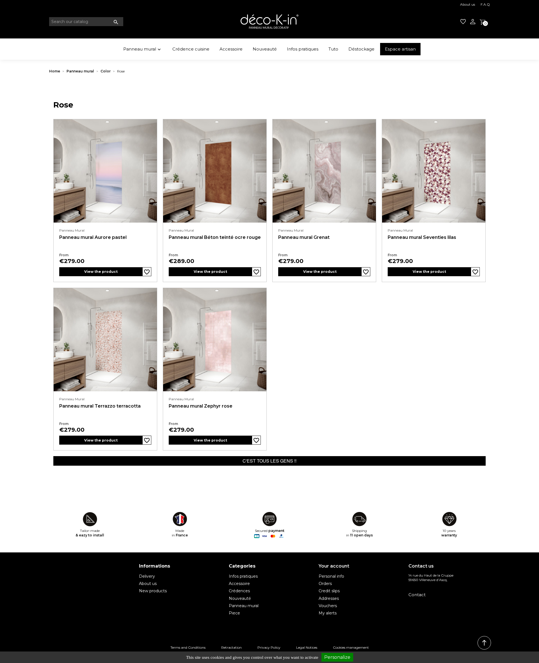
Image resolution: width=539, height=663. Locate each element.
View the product (101, 271)
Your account (334, 566)
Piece (234, 613)
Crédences (239, 590)
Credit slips (329, 590)
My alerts (328, 613)
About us (467, 4)
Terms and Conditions (187, 647)
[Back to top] (484, 643)
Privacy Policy (268, 647)
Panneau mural (142, 49)
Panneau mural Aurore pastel (93, 237)
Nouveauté (265, 49)
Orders (325, 583)
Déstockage (361, 49)
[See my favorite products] (463, 21)
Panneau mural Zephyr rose (200, 406)
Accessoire (231, 49)
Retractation (231, 647)
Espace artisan (400, 49)
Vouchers (328, 605)
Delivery (147, 576)
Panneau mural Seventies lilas (422, 237)
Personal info (331, 576)
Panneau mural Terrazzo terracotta (100, 406)
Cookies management (351, 647)
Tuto (333, 49)
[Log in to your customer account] (472, 21)
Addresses (329, 598)
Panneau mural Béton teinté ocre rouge (215, 237)
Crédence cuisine (190, 49)
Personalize (337, 657)
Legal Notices (306, 647)
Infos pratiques (302, 49)
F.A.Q (485, 4)
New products (153, 590)
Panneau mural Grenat (304, 237)
